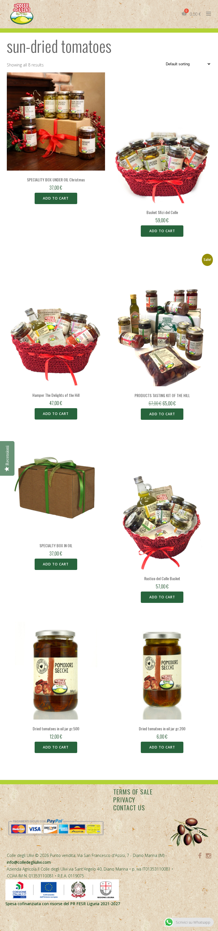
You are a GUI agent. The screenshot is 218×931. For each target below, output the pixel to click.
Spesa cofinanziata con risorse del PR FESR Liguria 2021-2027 (62, 903)
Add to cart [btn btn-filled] (56, 198)
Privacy (124, 799)
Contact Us (129, 807)
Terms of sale (133, 791)
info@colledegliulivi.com (29, 862)
